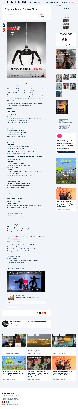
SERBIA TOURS (31, 334)
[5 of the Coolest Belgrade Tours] (64, 340)
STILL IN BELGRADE (8, 393)
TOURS (37, 334)
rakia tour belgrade (63, 126)
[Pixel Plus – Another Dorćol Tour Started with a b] (64, 27)
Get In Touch (65, 151)
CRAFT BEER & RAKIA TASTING (9, 334)
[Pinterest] (9, 302)
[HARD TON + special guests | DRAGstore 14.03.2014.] (39, 324)
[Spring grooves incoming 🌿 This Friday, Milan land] (67, 24)
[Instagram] (8, 302)
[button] (2, 2)
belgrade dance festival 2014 (13, 307)
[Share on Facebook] (4, 24)
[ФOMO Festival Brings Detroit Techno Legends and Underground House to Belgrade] (14, 363)
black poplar (61, 121)
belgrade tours (62, 120)
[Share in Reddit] (4, 29)
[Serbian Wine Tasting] (66, 171)
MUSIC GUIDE (39, 14)
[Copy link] (4, 31)
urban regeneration (63, 128)
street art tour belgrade (64, 127)
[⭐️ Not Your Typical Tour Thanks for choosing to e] (64, 24)
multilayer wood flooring (64, 125)
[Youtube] (3, 402)
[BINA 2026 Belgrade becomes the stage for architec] (67, 27)
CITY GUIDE (63, 334)
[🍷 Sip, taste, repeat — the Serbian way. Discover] (64, 20)
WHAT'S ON (67, 189)
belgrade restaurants (63, 119)
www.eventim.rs (21, 153)
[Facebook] (9, 402)
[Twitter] (5, 402)
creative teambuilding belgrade (65, 122)
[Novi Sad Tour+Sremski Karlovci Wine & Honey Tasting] (39, 340)
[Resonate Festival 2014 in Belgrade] (5, 324)
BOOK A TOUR (55, 334)
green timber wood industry (65, 123)
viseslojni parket (62, 129)
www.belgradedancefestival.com (29, 86)
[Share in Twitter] (4, 26)
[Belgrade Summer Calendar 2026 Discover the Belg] (67, 20)
